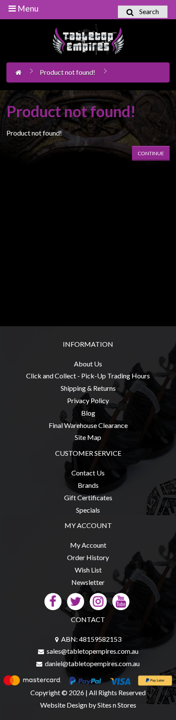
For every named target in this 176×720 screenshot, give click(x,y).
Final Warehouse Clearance (88, 425)
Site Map (88, 437)
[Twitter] (75, 600)
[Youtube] (120, 600)
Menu (27, 8)
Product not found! (67, 72)
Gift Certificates (88, 497)
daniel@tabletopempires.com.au (92, 663)
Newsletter (88, 582)
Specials (88, 510)
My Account (88, 545)
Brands (88, 485)
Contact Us (88, 473)
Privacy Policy (88, 400)
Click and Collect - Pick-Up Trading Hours (88, 376)
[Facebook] (53, 600)
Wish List (88, 570)
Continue (151, 153)
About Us (88, 364)
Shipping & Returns (88, 388)
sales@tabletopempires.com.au (92, 651)
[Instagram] (98, 600)
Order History (88, 557)
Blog (88, 413)
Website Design (63, 705)
